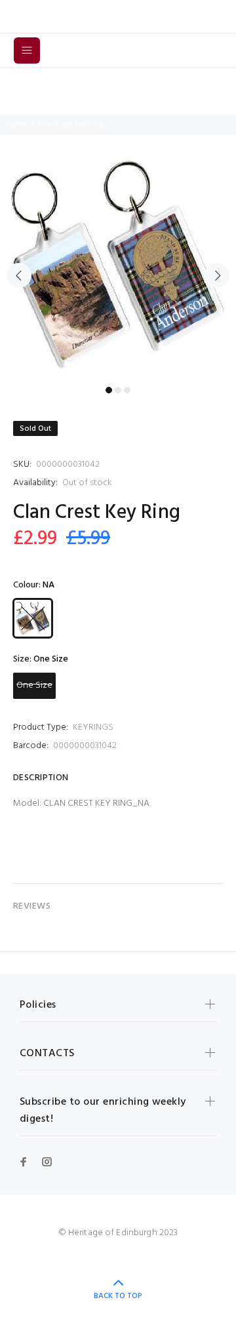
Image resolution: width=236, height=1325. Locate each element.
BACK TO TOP (118, 1296)
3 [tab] (127, 390)
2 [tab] (118, 390)
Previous (19, 275)
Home (17, 124)
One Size (34, 685)
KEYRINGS (93, 727)
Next (217, 275)
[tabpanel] (118, 268)
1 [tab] (109, 390)
